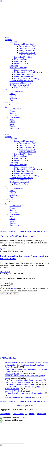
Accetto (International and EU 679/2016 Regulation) (25, 288)
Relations (13, 115)
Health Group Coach (27, 53)
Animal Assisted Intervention (20, 83)
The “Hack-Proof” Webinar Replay (17, 236)
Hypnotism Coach (21, 59)
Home (7, 37)
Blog (6, 107)
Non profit (9, 102)
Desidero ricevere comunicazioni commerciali (20, 291)
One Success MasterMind (19, 85)
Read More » (5, 249)
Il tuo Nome (5, 283)
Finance (12, 111)
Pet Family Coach (21, 63)
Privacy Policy (5, 414)
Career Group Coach (27, 48)
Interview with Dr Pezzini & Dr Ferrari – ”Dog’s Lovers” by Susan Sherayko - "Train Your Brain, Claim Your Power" (26, 365)
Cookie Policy (18, 414)
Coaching (13, 42)
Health (12, 120)
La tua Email (5, 286)
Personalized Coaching (23, 57)
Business (13, 113)
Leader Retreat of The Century (21, 81)
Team (7, 89)
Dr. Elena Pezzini (16, 91)
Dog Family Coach (12, 374)
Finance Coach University (24, 70)
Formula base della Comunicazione (18, 397)
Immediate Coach (20, 61)
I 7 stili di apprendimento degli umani (19, 384)
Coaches (13, 96)
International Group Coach (24, 44)
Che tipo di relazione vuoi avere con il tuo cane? (23, 393)
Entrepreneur (14, 128)
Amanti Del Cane (10, 358)
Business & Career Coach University (28, 72)
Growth (12, 122)
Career (12, 100)
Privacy (12, 288)
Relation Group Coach (27, 55)
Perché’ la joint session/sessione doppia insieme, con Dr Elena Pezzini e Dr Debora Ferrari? (25, 381)
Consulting (14, 66)
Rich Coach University (18, 68)
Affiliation (13, 98)
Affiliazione (41, 414)
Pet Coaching (15, 117)
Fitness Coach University (23, 76)
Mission (12, 94)
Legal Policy (30, 414)
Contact (8, 104)
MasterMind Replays (22, 87)
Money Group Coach (27, 50)
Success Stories (15, 109)
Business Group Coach (27, 46)
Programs (8, 40)
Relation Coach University (24, 74)
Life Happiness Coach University (26, 79)
